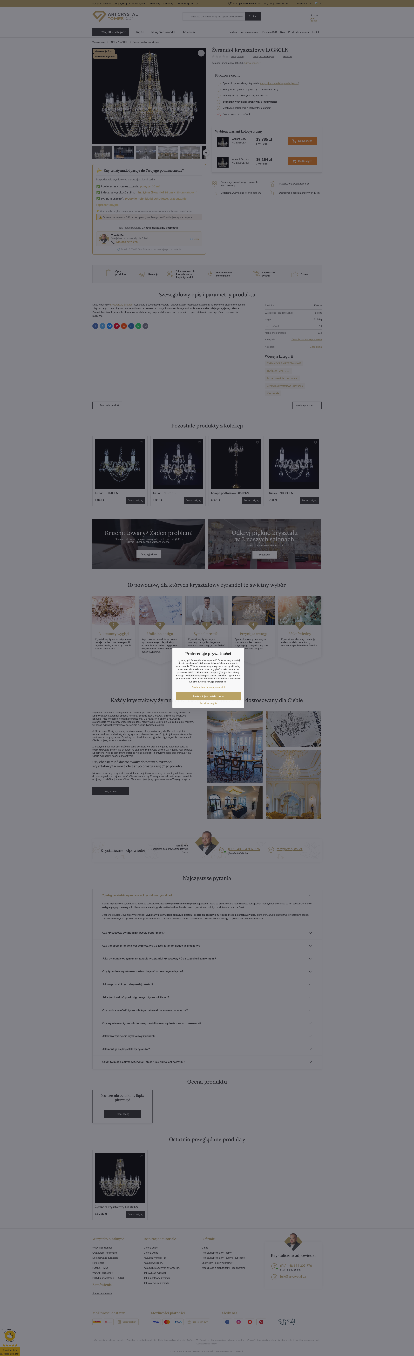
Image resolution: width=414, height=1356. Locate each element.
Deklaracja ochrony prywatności (208, 687)
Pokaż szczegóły (208, 703)
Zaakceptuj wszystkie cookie (208, 696)
